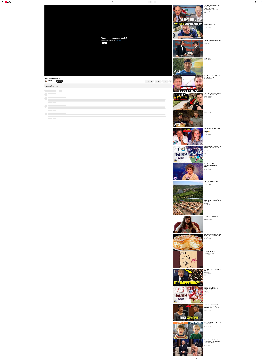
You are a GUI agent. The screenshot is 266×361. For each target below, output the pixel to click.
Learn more (118, 40)
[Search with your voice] (155, 2)
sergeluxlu (50, 80)
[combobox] (130, 2)
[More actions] (170, 81)
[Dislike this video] (152, 81)
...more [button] (56, 86)
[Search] (150, 2)
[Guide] (2, 2)
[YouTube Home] (8, 2)
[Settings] (255, 2)
